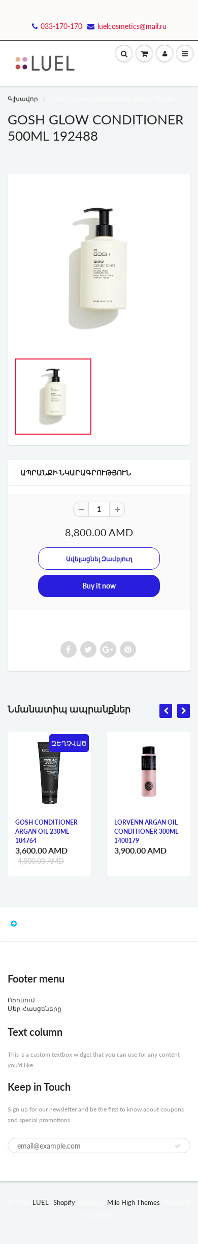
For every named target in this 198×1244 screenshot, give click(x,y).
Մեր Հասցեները (34, 1008)
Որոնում (21, 1000)
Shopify (64, 1202)
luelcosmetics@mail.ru (132, 26)
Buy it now (99, 585)
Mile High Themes (133, 1202)
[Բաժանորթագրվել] (177, 1146)
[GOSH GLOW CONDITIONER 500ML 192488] (99, 268)
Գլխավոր (23, 99)
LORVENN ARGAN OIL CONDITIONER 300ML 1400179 (146, 831)
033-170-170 (61, 26)
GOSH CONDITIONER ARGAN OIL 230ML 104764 (46, 831)
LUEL (40, 1202)
